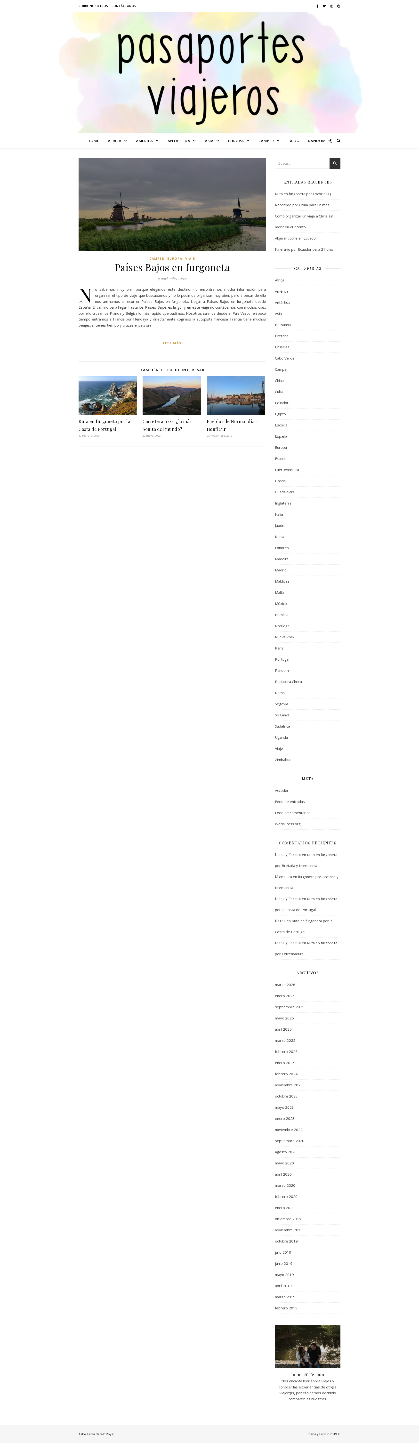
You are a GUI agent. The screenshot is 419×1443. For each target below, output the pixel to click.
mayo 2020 (284, 1163)
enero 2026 (285, 995)
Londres (282, 547)
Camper (266, 140)
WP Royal (107, 1434)
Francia (281, 458)
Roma (280, 692)
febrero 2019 (286, 1308)
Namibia (281, 614)
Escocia (281, 425)
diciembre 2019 (288, 1218)
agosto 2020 (286, 1151)
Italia (279, 514)
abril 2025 (283, 1029)
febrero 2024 (286, 1073)
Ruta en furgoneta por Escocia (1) (303, 193)
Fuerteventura (287, 469)
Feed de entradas (290, 801)
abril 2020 (283, 1174)
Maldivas (282, 581)
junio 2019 (283, 1263)
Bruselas (282, 347)
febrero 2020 (286, 1196)
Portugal (282, 659)
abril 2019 (283, 1285)
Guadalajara (285, 491)
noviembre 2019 (289, 1229)
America (144, 140)
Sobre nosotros (93, 6)
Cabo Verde (285, 358)
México (281, 603)
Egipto (280, 413)
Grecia (280, 480)
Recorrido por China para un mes (302, 204)
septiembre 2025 (289, 1006)
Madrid (281, 570)
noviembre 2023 (289, 1084)
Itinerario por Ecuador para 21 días (304, 249)
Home (93, 140)
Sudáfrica (282, 726)
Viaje (190, 259)
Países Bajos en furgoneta (172, 267)
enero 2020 (285, 1207)
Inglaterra (283, 503)
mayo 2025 (284, 1018)
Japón (279, 525)
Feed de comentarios (293, 812)
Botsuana (283, 324)
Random (317, 140)
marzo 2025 (285, 1040)
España (281, 436)
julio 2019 (283, 1252)
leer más (172, 343)
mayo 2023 (284, 1107)
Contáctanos (124, 6)
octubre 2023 (286, 1096)
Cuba (279, 391)
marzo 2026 (285, 984)
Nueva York (284, 636)
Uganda (281, 737)
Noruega (282, 625)
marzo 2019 (285, 1296)
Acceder (282, 790)
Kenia (279, 536)
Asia (209, 140)
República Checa (288, 681)
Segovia (281, 703)
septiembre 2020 (289, 1140)
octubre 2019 (286, 1241)
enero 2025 (285, 1062)
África (114, 140)
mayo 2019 (284, 1274)
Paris (279, 648)
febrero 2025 (286, 1051)
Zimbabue (283, 759)
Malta (279, 592)
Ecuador (282, 402)
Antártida (179, 140)
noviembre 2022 (289, 1129)
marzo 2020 (285, 1185)
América (281, 291)
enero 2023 (285, 1118)
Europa (236, 140)
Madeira (282, 558)
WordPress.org (288, 823)
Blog (294, 140)
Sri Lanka (282, 715)
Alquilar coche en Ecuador (296, 238)
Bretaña (281, 335)
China (279, 380)
